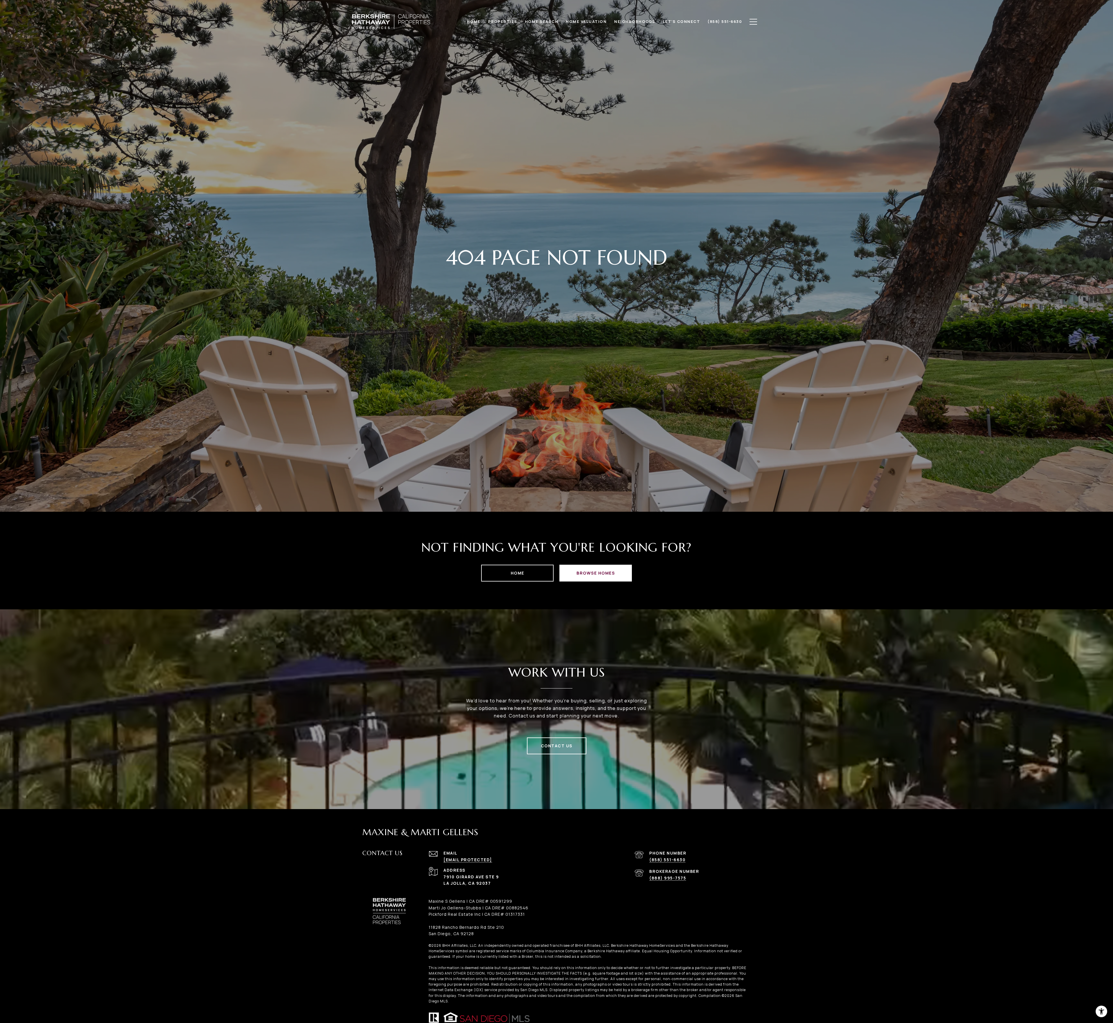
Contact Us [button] (556, 745)
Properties (502, 21)
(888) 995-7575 (667, 878)
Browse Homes (595, 573)
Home (517, 573)
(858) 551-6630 (667, 859)
